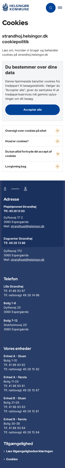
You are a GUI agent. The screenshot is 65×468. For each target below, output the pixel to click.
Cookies (12, 459)
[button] (61, 8)
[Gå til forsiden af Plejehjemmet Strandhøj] (22, 8)
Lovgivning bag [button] (15, 166)
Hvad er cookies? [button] (17, 141)
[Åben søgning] (51, 8)
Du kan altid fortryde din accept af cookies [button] (28, 154)
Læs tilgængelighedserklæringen (29, 451)
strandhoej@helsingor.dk (27, 226)
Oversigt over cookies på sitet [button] (25, 131)
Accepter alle (32, 110)
